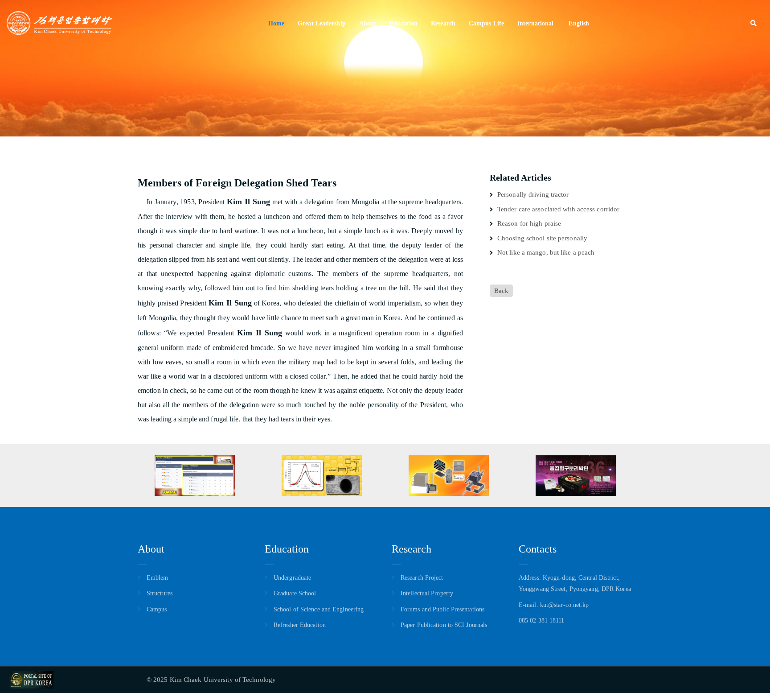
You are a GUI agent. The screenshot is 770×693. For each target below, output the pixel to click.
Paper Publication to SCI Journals (444, 625)
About (368, 23)
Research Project (422, 577)
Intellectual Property (427, 593)
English (579, 23)
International (535, 23)
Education (403, 23)
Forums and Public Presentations (442, 609)
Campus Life (486, 23)
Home (276, 23)
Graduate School (295, 593)
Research (443, 23)
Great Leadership (322, 23)
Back (501, 290)
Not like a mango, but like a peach (545, 252)
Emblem (157, 577)
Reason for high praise (529, 223)
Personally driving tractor (533, 194)
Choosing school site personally (542, 238)
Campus (157, 609)
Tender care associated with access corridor (558, 209)
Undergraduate (292, 577)
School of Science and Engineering (319, 609)
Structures (159, 593)
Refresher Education (300, 625)
